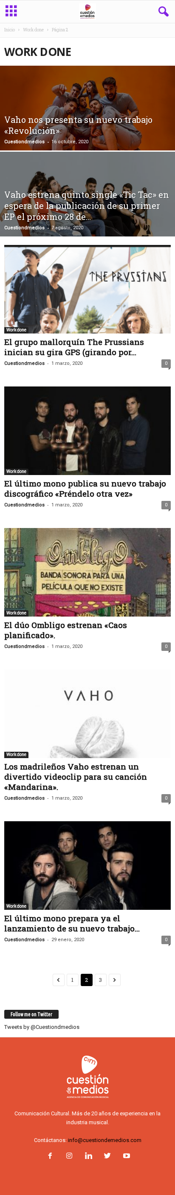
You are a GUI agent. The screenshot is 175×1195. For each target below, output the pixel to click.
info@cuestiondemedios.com (104, 1140)
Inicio (9, 30)
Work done (33, 30)
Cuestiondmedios (24, 142)
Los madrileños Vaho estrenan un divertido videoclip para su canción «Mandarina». (75, 776)
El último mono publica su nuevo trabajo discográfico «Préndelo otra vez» (85, 488)
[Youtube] (126, 1156)
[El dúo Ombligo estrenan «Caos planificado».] (87, 572)
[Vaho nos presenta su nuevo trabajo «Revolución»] (87, 124)
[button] (161, 12)
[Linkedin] (88, 1156)
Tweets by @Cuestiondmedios (41, 1027)
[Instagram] (69, 1156)
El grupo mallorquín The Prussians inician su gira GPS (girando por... (74, 346)
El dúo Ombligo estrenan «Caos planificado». (65, 630)
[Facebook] (49, 1156)
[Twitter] (107, 1156)
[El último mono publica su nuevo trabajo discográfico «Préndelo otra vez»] (87, 430)
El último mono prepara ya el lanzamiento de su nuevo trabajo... (72, 923)
